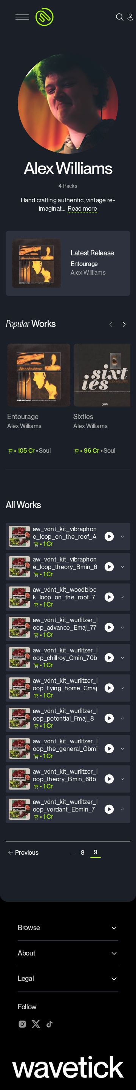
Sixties (83, 417)
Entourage (23, 417)
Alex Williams (24, 426)
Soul (45, 450)
